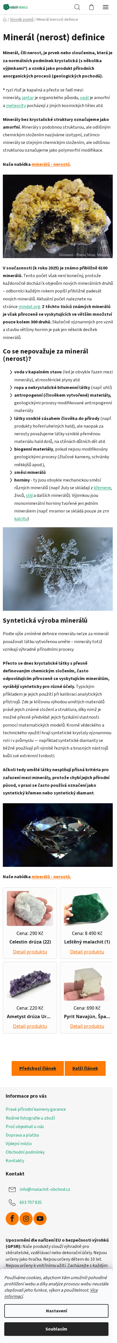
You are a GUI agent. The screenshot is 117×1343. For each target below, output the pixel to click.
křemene (102, 488)
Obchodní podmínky (25, 1152)
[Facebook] (12, 1218)
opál (84, 98)
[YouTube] (40, 1218)
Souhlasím (56, 1329)
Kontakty (15, 1161)
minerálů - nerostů (51, 164)
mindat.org (29, 307)
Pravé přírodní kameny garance (36, 1109)
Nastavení (56, 1311)
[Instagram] (26, 1218)
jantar (28, 98)
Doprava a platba (22, 1135)
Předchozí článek (37, 1068)
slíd (29, 495)
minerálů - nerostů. (51, 877)
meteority (16, 105)
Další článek (85, 1068)
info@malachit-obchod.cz (45, 1189)
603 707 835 (31, 1202)
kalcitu (21, 519)
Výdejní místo (19, 1144)
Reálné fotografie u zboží (30, 1118)
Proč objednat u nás (25, 1127)
